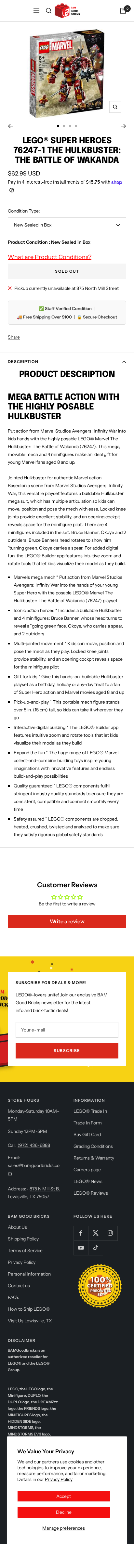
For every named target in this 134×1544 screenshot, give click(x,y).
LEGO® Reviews (91, 1193)
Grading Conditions (93, 1146)
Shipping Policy (23, 1239)
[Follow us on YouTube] (81, 1247)
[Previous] (10, 126)
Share (14, 337)
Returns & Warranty (94, 1158)
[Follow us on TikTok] (95, 1247)
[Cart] (123, 11)
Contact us (19, 1286)
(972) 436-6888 (34, 1145)
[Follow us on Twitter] (95, 1233)
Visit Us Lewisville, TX (30, 1321)
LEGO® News (88, 1181)
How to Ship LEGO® (29, 1309)
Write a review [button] (67, 921)
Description (23, 361)
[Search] (49, 11)
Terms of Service (25, 1250)
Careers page (87, 1170)
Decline (64, 1512)
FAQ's (13, 1297)
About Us (17, 1227)
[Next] (123, 126)
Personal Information (29, 1274)
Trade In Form (88, 1123)
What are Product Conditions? (49, 257)
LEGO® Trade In (90, 1111)
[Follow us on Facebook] (81, 1233)
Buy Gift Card (87, 1134)
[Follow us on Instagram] (110, 1233)
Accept (63, 1496)
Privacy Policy (59, 1479)
